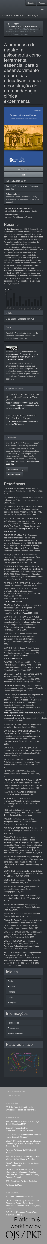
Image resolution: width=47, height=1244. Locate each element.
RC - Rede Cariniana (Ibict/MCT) (19, 1196)
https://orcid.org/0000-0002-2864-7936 (22, 421)
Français (11, 991)
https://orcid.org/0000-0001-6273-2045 (22, 402)
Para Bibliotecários (15, 1033)
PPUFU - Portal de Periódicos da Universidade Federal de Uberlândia (21, 1108)
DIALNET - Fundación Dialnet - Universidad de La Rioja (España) (19, 1129)
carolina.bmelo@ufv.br (15, 408)
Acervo (17, 23)
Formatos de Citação (17, 469)
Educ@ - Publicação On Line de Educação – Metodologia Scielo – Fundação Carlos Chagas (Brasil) (23, 1143)
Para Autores (13, 1028)
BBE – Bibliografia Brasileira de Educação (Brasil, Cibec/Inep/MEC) (23, 1122)
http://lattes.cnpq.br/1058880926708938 (22, 405)
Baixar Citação (14, 474)
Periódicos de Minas (14, 1185)
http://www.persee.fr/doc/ (27, 960)
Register (30, 3)
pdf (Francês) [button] (23, 169)
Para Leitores (13, 1022)
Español (11, 986)
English (11, 981)
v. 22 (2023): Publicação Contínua (23, 26)
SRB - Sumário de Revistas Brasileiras (21, 1181)
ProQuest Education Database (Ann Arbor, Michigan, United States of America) (23, 1157)
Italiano (11, 997)
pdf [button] (23, 174)
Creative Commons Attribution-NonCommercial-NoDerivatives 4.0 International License (22, 357)
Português (12, 1002)
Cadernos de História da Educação (20, 15)
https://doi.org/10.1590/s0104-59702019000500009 (16, 599)
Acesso (42, 3)
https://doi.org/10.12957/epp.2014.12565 (21, 613)
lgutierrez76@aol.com (15, 424)
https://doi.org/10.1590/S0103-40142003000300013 (16, 657)
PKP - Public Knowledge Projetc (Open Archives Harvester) (21, 1213)
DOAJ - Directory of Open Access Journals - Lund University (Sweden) (23, 1135)
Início (8, 23)
